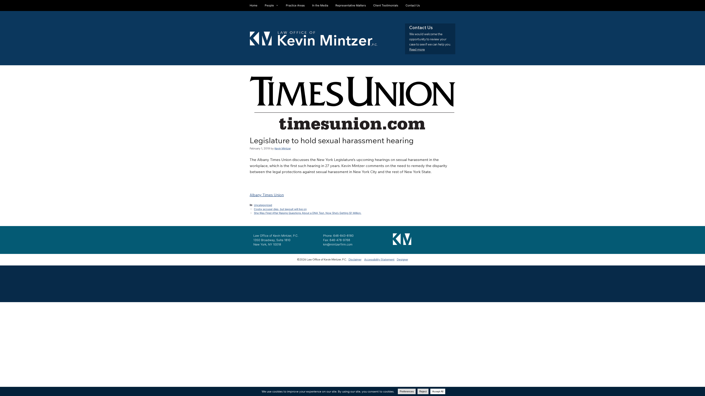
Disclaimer (354, 259)
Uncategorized (263, 205)
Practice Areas (295, 5)
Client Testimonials (385, 5)
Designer (402, 259)
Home (253, 5)
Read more (417, 49)
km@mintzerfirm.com (337, 244)
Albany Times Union (267, 194)
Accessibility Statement (379, 259)
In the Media (320, 5)
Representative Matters (350, 5)
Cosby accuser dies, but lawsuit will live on (280, 209)
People (269, 5)
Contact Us (413, 5)
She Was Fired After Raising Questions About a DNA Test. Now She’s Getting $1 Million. (307, 212)
